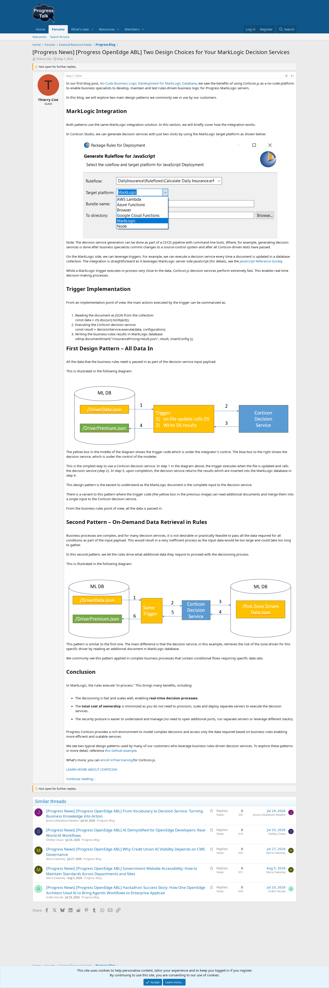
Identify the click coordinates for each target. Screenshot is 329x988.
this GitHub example (121, 750)
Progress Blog (106, 820)
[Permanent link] (129, 111)
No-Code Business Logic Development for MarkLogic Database (148, 83)
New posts (39, 37)
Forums (58, 29)
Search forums (59, 37)
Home (40, 29)
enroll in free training (116, 760)
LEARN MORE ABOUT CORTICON (91, 769)
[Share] (286, 76)
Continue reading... (81, 778)
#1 (292, 76)
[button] (92, 29)
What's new (80, 29)
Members (132, 29)
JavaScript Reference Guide (260, 261)
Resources (107, 29)
